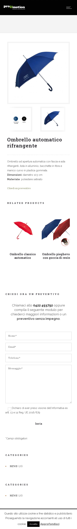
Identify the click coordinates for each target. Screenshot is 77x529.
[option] (21, 119)
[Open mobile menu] (69, 7)
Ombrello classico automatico (23, 255)
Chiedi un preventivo (19, 188)
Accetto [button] (33, 524)
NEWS (13, 466)
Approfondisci (49, 524)
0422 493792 (43, 305)
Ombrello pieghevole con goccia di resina (57, 255)
